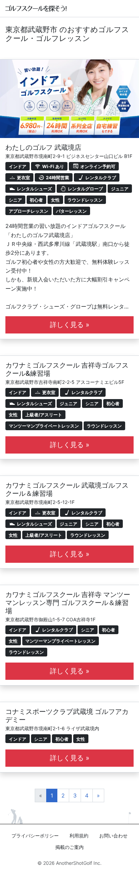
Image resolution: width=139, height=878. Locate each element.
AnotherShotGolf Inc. (79, 863)
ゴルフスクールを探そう (36, 8)
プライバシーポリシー (35, 835)
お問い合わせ (113, 835)
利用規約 (79, 835)
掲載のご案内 (69, 847)
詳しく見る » (69, 325)
